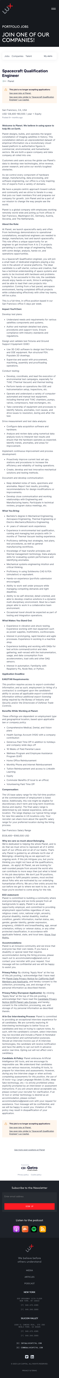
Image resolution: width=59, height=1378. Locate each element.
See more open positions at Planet (29, 1150)
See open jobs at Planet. (20, 93)
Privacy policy (23, 1175)
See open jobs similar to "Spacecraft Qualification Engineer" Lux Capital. (31, 98)
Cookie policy (36, 1175)
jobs (6, 56)
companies (17, 56)
